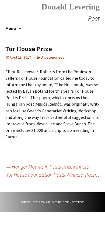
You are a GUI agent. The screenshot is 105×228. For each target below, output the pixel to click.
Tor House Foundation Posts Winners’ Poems (53, 178)
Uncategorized (53, 57)
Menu (10, 28)
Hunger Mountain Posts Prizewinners (47, 166)
